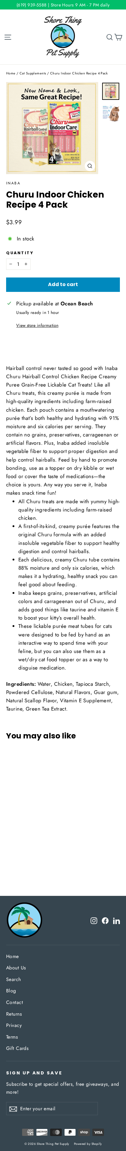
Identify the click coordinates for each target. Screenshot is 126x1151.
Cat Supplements (33, 73)
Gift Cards (17, 1048)
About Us (16, 967)
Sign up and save (34, 1073)
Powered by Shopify (88, 1144)
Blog (11, 990)
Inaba (13, 183)
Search (13, 979)
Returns (14, 1013)
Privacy (14, 1025)
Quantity (19, 253)
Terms (12, 1036)
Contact (14, 1002)
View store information (37, 325)
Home (11, 73)
